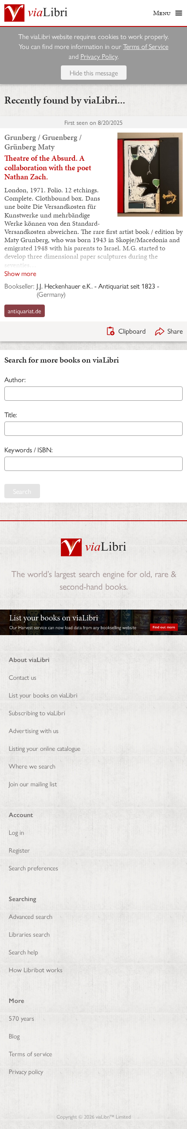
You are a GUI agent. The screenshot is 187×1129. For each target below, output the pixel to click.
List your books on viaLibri (43, 694)
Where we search (32, 765)
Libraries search (29, 933)
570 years (21, 1017)
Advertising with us (34, 730)
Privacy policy (26, 1071)
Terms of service (30, 1053)
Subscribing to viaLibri (37, 712)
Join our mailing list (33, 783)
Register (19, 849)
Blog (14, 1035)
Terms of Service (145, 46)
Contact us (23, 676)
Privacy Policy (98, 56)
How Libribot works (36, 969)
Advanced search (30, 916)
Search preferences (33, 867)
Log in (16, 832)
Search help (23, 951)
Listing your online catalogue (44, 748)
